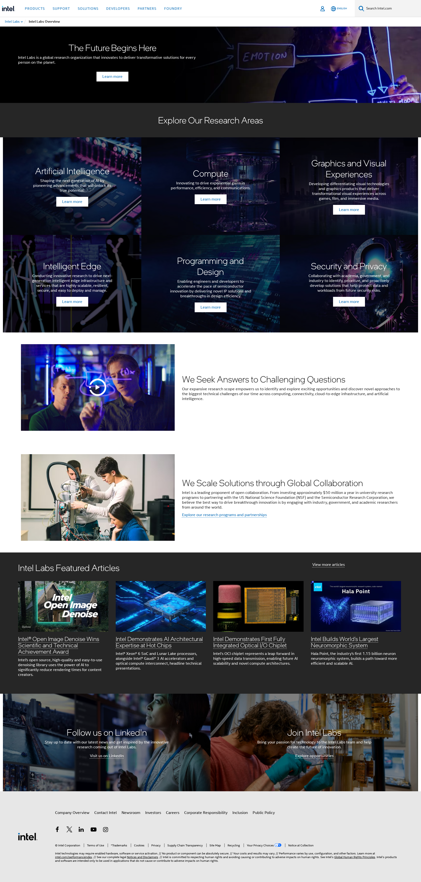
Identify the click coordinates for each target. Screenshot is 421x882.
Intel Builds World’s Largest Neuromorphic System (344, 642)
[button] (210, 623)
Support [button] (61, 8)
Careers (172, 812)
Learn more (112, 76)
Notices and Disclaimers (142, 857)
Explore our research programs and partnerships (224, 514)
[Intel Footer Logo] (28, 836)
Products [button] (35, 8)
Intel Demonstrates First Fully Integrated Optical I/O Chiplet (250, 642)
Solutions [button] (88, 8)
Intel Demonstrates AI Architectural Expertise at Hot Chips (159, 642)
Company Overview (72, 812)
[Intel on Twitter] (69, 830)
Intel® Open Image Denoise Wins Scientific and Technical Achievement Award (58, 645)
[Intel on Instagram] (105, 830)
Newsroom (131, 812)
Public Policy (264, 812)
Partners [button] (147, 8)
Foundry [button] (173, 8)
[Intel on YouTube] (93, 830)
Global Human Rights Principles (354, 857)
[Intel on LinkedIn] (81, 830)
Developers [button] (118, 8)
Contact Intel (105, 812)
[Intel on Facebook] (57, 830)
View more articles (328, 564)
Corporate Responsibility (206, 812)
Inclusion (240, 812)
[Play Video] (97, 387)
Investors (153, 812)
